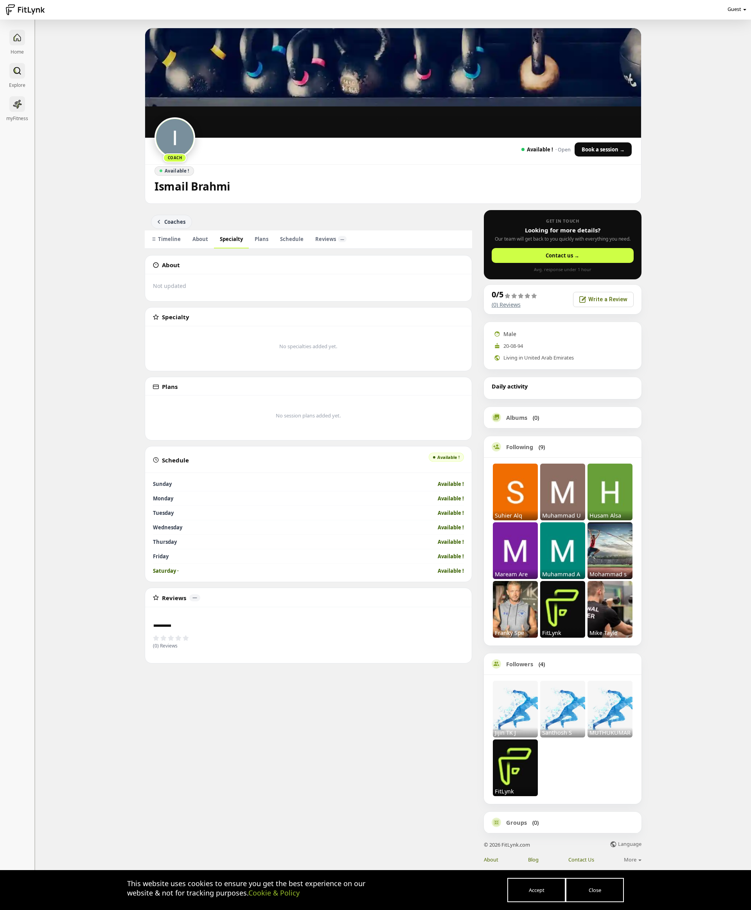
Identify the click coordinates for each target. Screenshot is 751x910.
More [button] (631, 859)
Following (519, 447)
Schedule (292, 239)
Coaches (174, 221)
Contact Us (581, 859)
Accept (536, 890)
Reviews (329, 239)
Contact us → (562, 255)
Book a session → (603, 149)
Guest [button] (734, 9)
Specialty (231, 239)
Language (629, 844)
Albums (516, 417)
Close (595, 890)
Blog (533, 859)
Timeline (169, 239)
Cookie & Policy (274, 892)
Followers (519, 664)
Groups (516, 822)
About (200, 239)
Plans (261, 239)
